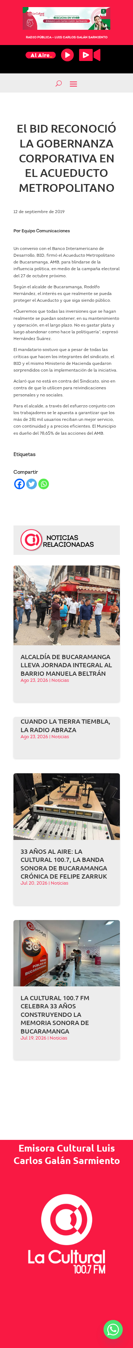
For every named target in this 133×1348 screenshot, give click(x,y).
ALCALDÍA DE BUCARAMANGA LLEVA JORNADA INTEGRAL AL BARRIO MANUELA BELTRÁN (66, 664)
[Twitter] (31, 484)
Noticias (60, 680)
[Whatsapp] (43, 484)
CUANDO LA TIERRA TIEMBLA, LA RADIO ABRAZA (65, 725)
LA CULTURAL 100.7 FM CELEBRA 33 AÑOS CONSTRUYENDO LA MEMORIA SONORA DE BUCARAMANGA (55, 1014)
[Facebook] (19, 484)
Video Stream (89, 55)
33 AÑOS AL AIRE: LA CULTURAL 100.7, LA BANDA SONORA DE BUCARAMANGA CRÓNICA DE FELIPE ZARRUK (64, 863)
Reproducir (67, 55)
